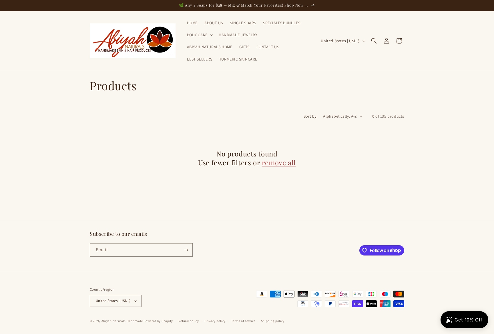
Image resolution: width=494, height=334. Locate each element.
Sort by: (310, 116)
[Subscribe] (186, 250)
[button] (199, 35)
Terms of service (243, 321)
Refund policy (188, 321)
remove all (279, 162)
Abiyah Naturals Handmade (122, 321)
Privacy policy (215, 321)
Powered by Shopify (158, 321)
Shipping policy (273, 321)
